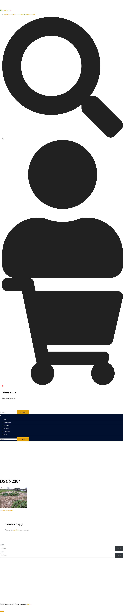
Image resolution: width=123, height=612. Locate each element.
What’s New (10, 14)
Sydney (29, 604)
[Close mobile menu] (0, 415)
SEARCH (17, 14)
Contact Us (29, 14)
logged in (15, 530)
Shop (33, 14)
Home (5, 14)
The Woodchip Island (7, 510)
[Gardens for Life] (5, 10)
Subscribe (23, 14)
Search (2, 544)
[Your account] (62, 208)
